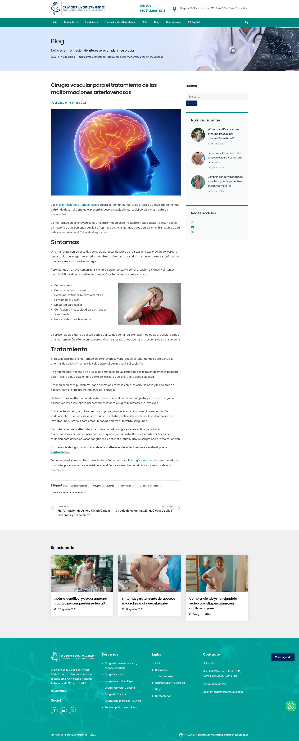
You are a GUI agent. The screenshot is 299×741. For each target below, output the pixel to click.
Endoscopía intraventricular (121, 707)
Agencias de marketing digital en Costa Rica (222, 735)
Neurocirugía (68, 57)
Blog (156, 22)
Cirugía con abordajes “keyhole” (123, 700)
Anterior (84, 511)
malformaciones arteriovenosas (76, 204)
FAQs (144, 22)
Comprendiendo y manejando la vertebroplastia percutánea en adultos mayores (213, 603)
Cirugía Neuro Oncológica (119, 681)
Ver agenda (284, 657)
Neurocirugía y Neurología (120, 22)
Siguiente (145, 508)
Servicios (90, 22)
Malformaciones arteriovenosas (69, 492)
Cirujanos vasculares (103, 486)
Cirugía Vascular (114, 674)
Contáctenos (173, 22)
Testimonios (165, 676)
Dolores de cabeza (149, 486)
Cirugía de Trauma (115, 694)
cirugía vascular (141, 460)
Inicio (54, 22)
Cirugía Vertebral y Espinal (120, 687)
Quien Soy (70, 22)
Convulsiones (127, 486)
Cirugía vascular (79, 486)
